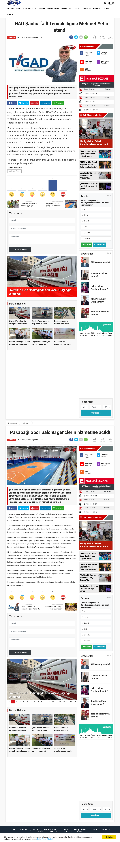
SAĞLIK (64, 9)
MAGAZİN (87, 9)
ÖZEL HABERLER (29, 9)
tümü (109, 195)
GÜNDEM (10, 9)
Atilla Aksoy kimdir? (100, 262)
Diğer (8, 15)
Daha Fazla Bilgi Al (45, 839)
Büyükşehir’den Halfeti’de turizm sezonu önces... (61, 324)
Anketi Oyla (86, 244)
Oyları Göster (99, 244)
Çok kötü (87, 233)
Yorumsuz (87, 238)
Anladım (109, 837)
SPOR (71, 9)
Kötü (85, 227)
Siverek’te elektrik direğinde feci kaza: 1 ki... (18, 324)
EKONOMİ (41, 9)
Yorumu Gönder (20, 249)
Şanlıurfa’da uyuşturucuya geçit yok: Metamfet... (62, 344)
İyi (84, 209)
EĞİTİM (18, 9)
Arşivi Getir (95, 413)
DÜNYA (106, 9)
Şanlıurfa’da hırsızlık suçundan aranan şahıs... (41, 324)
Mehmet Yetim (14, 171)
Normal (86, 221)
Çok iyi (86, 215)
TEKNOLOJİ (97, 9)
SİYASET (78, 9)
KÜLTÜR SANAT (53, 9)
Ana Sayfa (13, 423)
